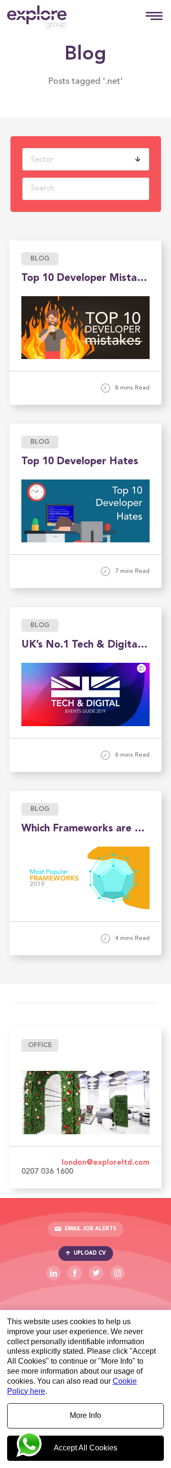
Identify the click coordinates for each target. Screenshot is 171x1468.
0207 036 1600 (47, 1172)
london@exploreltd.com (106, 1163)
